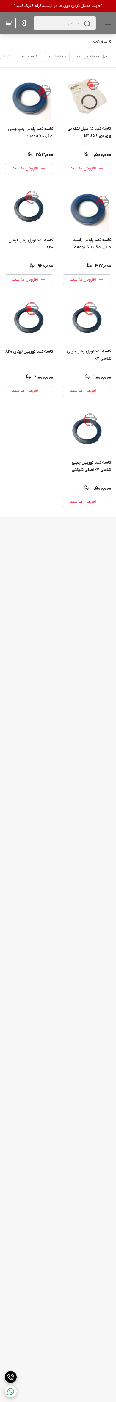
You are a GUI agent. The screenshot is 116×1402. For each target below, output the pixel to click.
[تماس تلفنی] (11, 1377)
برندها (60, 56)
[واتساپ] (11, 1391)
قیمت (32, 56)
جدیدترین (92, 56)
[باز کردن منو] (106, 23)
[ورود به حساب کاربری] (24, 23)
